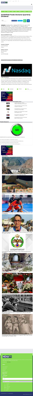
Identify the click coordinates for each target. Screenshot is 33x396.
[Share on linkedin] (28, 20)
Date (2, 20)
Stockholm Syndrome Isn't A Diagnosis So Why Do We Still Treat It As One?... (16, 313)
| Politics (24, 11)
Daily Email (7, 387)
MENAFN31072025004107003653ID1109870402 (12, 60)
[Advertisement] (16, 8)
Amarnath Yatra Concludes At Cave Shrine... (12, 272)
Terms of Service (5, 366)
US (3, 11)
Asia (16, 11)
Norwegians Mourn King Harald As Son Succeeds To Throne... (17, 294)
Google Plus (8, 386)
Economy (29, 11)
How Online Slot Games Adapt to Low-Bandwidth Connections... (9, 139)
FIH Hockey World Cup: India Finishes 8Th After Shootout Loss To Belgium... (17, 213)
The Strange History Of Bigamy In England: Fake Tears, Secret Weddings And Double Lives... (17, 335)
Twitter (7, 385)
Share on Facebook (14, 20)
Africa (20, 11)
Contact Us (4, 369)
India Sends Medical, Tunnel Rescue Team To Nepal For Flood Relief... (17, 194)
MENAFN (3, 25)
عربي (13, 1)
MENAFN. (7, 393)
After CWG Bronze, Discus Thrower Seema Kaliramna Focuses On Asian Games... (17, 233)
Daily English (5, 375)
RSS (7, 390)
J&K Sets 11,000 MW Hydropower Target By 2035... (14, 174)
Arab (12, 11)
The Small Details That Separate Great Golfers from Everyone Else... (9, 142)
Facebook (7, 383)
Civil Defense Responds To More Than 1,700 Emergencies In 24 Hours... (16, 252)
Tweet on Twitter (20, 20)
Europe (8, 11)
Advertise (4, 370)
